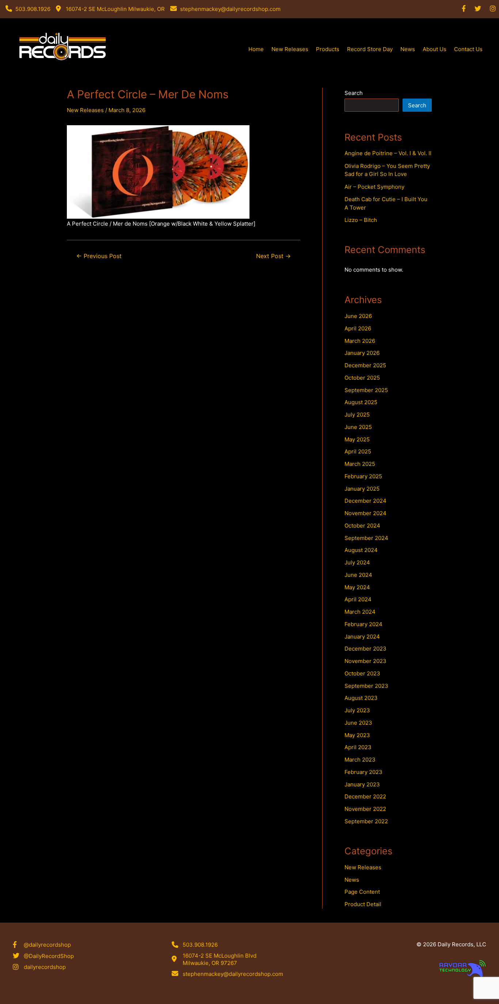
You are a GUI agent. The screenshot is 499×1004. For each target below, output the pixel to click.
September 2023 (366, 685)
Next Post (273, 256)
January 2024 (362, 636)
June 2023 (358, 722)
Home (256, 49)
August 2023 (361, 697)
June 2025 (358, 427)
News (407, 49)
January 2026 (362, 352)
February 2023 (363, 772)
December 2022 (365, 796)
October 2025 (362, 377)
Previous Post (99, 256)
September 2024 (366, 537)
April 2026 (357, 328)
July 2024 (357, 562)
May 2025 (357, 439)
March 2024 (360, 611)
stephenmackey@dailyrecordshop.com (233, 973)
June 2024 (358, 574)
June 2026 (358, 316)
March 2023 (360, 759)
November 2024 (365, 513)
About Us (434, 49)
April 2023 (358, 747)
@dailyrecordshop (47, 944)
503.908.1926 (200, 944)
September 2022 (366, 821)
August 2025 (360, 402)
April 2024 (358, 599)
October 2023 (362, 673)
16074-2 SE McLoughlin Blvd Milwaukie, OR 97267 (219, 959)
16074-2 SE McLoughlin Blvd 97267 (63, 70)
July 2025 (357, 414)
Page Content (362, 891)
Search (353, 92)
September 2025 (366, 390)
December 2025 (365, 365)
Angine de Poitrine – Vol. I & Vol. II (387, 153)
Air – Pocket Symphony (374, 186)
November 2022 (365, 808)
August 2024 (361, 550)
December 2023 (365, 648)
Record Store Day (370, 49)
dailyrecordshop (45, 966)
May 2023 (357, 735)
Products (327, 49)
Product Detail (362, 904)
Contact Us (468, 49)
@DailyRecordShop (49, 956)
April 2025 (357, 451)
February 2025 (363, 476)
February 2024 (363, 624)
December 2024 (365, 500)
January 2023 (362, 784)
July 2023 (357, 710)
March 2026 (359, 340)
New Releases (289, 49)
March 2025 (359, 463)
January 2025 (362, 488)
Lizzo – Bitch (360, 219)
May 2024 (357, 587)
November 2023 (365, 661)
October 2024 (362, 525)
